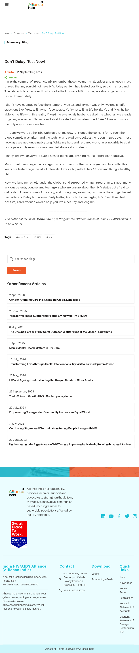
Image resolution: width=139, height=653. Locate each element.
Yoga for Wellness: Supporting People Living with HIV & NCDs (48, 315)
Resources (19, 33)
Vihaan (91, 182)
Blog (25, 42)
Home (7, 33)
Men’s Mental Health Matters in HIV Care (34, 347)
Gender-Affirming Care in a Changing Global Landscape (44, 299)
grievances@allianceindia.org (19, 604)
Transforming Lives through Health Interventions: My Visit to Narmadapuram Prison (61, 364)
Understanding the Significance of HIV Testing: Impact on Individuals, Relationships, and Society (70, 444)
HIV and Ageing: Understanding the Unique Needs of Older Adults (51, 380)
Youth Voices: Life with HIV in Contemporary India (40, 396)
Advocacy (13, 42)
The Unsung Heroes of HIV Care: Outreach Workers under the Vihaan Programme (60, 331)
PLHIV (37, 237)
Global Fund (61, 182)
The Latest (33, 33)
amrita (9, 72)
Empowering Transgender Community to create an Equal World (49, 412)
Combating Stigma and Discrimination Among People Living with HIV (53, 428)
